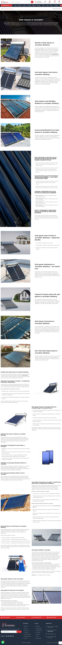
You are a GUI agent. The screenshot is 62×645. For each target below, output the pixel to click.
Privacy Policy (28, 642)
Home (2, 8)
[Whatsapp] (11, 636)
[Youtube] (13, 636)
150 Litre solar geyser (39, 198)
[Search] (32, 2)
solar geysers (25, 375)
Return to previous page (57, 8)
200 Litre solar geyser (39, 201)
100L (54, 505)
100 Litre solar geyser (39, 195)
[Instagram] (9, 636)
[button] (45, 2)
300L (33, 507)
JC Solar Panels (55, 54)
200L (59, 505)
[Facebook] (7, 636)
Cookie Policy (24, 642)
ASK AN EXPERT (50, 631)
